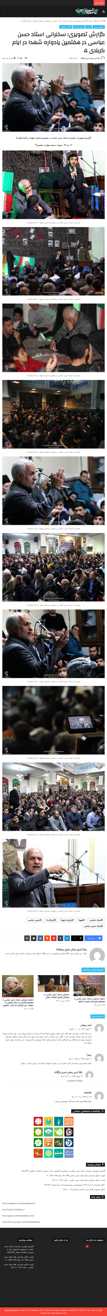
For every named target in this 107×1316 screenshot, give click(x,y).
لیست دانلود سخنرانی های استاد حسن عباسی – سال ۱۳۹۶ (82, 1180)
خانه (101, 21)
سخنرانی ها (78, 27)
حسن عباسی (34, 920)
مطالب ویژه (93, 21)
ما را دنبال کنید (61, 1240)
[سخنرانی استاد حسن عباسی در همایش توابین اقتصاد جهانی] (53, 983)
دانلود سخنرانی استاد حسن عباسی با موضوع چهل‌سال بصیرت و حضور (89, 1000)
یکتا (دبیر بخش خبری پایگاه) (90, 58)
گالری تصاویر (66, 27)
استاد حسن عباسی (92, 926)
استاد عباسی (95, 920)
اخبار (88, 27)
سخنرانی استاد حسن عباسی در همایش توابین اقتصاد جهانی (56, 996)
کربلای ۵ (50, 920)
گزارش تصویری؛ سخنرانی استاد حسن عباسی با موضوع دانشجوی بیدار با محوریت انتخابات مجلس (67, 1171)
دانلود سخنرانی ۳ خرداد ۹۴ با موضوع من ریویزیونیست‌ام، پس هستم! (78, 1185)
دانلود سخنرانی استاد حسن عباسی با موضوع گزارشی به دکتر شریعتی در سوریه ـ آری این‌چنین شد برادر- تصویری (18, 1002)
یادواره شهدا (66, 920)
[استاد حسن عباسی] (86, 11)
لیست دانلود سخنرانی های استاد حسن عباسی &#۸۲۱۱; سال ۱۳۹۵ (79, 1175)
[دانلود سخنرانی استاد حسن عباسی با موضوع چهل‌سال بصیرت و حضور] (89, 985)
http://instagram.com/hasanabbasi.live (18, 1203)
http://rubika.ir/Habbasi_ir (13, 1209)
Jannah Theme (11, 1310)
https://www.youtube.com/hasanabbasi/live (21, 1222)
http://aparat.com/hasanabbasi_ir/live (18, 1216)
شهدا (81, 920)
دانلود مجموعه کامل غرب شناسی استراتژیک (87, 1189)
